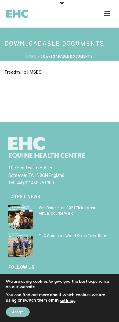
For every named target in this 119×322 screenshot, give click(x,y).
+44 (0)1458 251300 (34, 182)
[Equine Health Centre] (27, 13)
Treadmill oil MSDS (23, 72)
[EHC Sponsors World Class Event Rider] (20, 245)
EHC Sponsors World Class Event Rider (73, 235)
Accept (17, 312)
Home (31, 56)
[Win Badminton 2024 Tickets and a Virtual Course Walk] (20, 217)
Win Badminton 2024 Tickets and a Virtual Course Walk (69, 210)
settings (67, 300)
